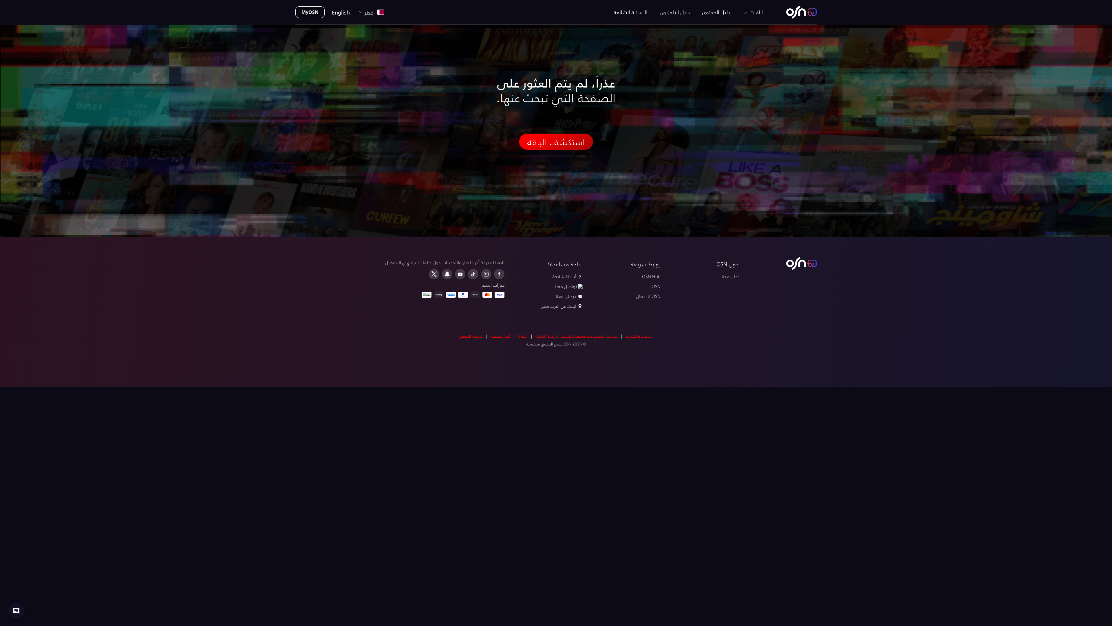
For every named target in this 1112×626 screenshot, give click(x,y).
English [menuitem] (341, 12)
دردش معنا (566, 296)
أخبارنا (523, 336)
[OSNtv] (801, 263)
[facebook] (499, 274)
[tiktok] (473, 274)
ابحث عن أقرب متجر (558, 305)
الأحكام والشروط (639, 336)
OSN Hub (651, 276)
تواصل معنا (566, 286)
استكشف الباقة (556, 142)
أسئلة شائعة (564, 276)
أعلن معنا (730, 276)
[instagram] (486, 274)
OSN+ (655, 286)
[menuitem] (801, 12)
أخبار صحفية (500, 336)
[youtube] (460, 274)
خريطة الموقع (470, 336)
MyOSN (310, 12)
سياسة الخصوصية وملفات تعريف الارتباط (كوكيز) (576, 336)
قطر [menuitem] (370, 12)
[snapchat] (447, 274)
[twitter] (434, 274)
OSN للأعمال (648, 296)
